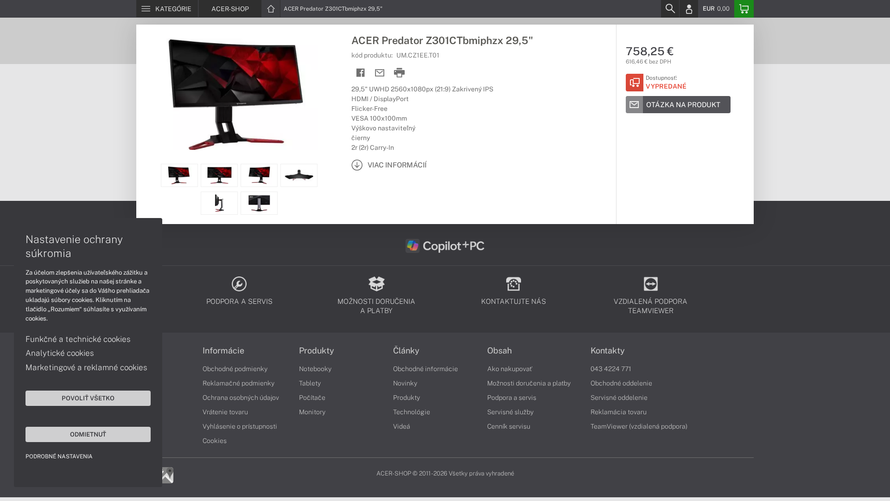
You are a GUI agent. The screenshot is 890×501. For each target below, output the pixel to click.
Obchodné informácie (425, 369)
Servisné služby (510, 412)
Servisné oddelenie (619, 397)
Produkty (316, 351)
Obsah (499, 351)
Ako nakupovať (509, 369)
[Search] (670, 9)
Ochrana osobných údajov (241, 397)
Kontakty (608, 351)
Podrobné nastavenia (59, 456)
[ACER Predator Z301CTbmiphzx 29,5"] (239, 94)
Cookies (215, 440)
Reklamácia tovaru (619, 412)
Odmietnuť (88, 434)
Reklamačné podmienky (238, 383)
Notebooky (315, 369)
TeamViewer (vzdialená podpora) (639, 426)
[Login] (689, 9)
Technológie (411, 412)
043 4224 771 (611, 369)
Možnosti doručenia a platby (529, 383)
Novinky (405, 383)
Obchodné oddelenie (621, 383)
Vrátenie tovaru (225, 412)
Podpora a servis (511, 397)
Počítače (312, 397)
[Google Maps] (165, 474)
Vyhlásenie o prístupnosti (240, 426)
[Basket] (744, 9)
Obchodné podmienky (235, 369)
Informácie (223, 351)
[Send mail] (380, 73)
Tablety (310, 383)
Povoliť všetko (88, 398)
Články (406, 351)
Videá (401, 426)
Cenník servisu (508, 426)
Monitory (312, 412)
